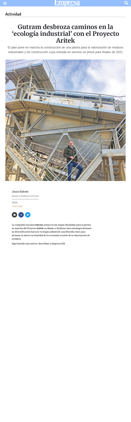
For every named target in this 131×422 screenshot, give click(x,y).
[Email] (14, 214)
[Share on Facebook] (21, 214)
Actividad (13, 14)
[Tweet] (27, 214)
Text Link (17, 206)
